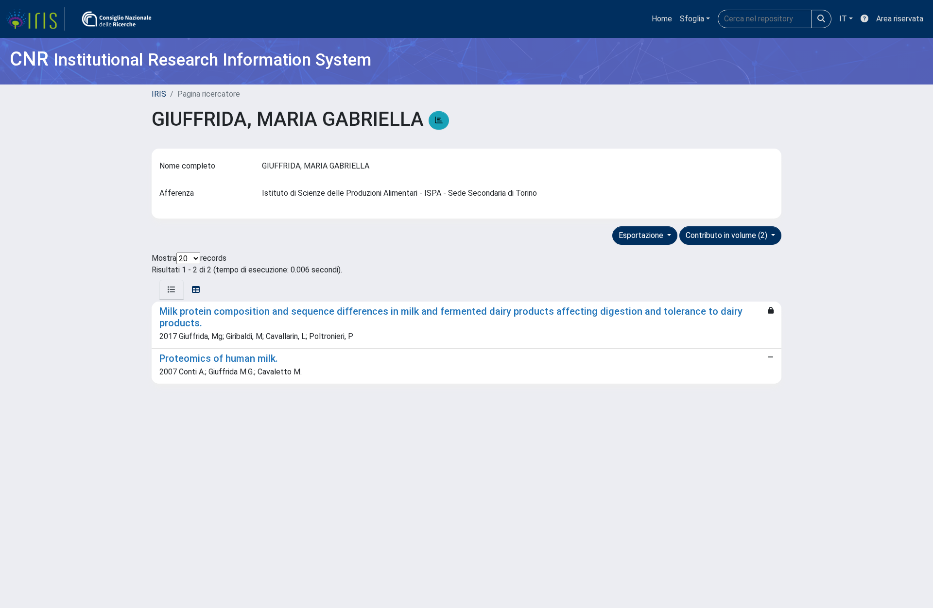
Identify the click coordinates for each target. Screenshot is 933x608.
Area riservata (899, 18)
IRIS (159, 94)
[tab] (171, 290)
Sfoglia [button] (692, 18)
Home (662, 18)
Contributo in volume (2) (727, 235)
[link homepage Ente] (116, 19)
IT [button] (843, 18)
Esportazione (642, 235)
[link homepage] (35, 19)
